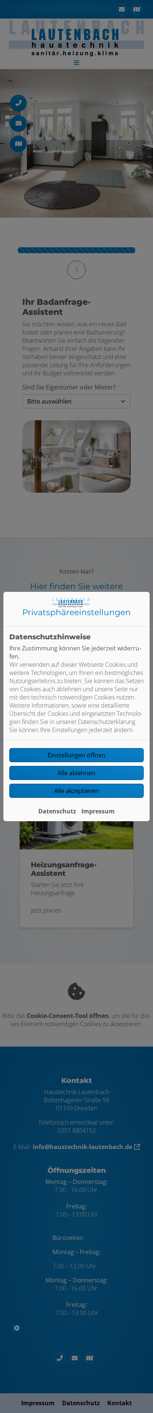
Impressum (98, 811)
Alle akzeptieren (76, 791)
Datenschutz (57, 811)
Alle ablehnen (76, 773)
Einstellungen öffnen (76, 755)
